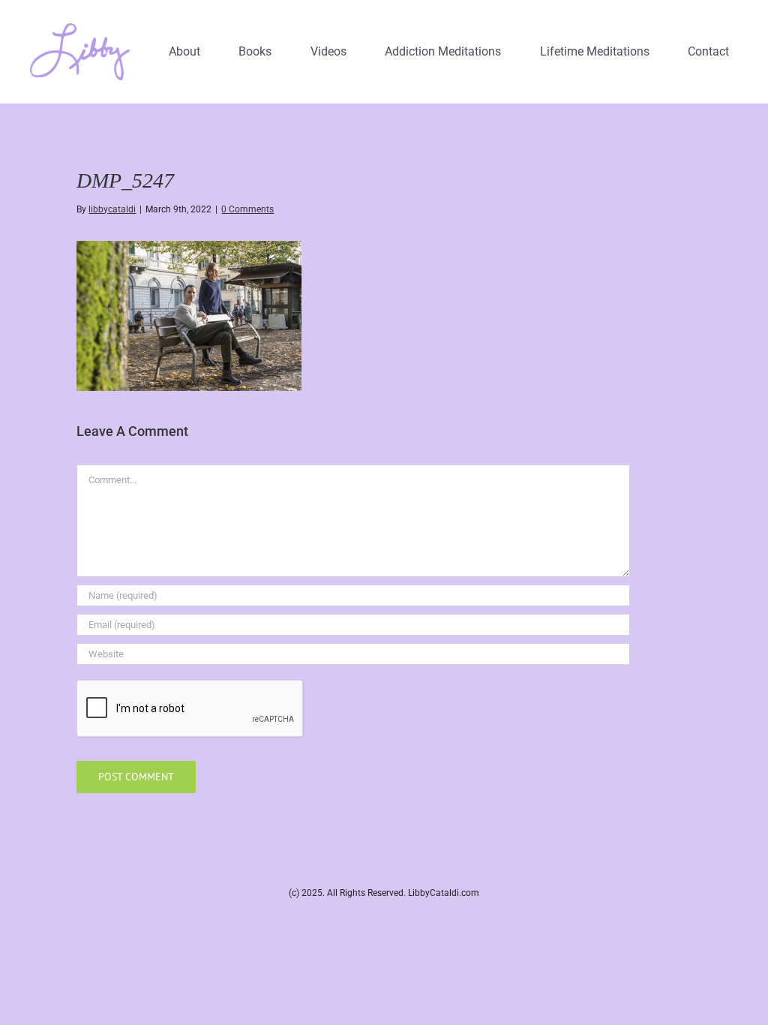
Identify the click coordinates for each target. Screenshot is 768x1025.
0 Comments (247, 209)
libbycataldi (112, 209)
